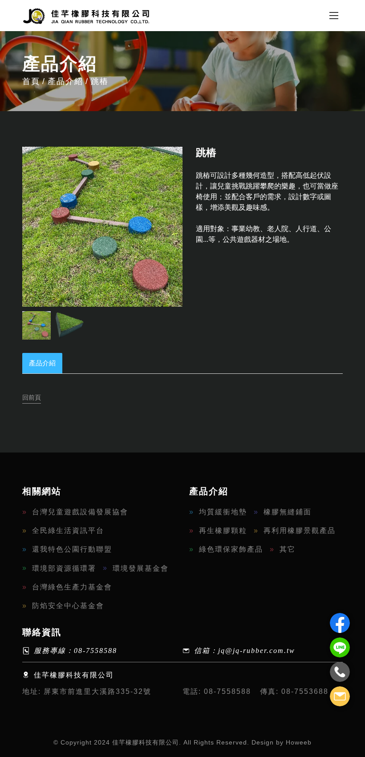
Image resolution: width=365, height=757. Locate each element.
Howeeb (299, 742)
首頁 (31, 81)
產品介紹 (65, 81)
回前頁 (31, 397)
